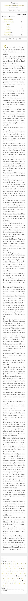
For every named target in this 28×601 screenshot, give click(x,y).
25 (6, 573)
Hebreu (8, 30)
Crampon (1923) (8, 19)
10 (13, 566)
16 (14, 569)
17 (19, 569)
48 (14, 583)
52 (7, 586)
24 (2, 573)
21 (12, 571)
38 (17, 578)
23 (21, 571)
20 (8, 571)
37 (12, 578)
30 (5, 576)
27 (15, 573)
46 (5, 583)
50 (24, 583)
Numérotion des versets (8, 17)
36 (8, 578)
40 (2, 581)
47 (10, 583)
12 (22, 566)
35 (3, 578)
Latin (7, 27)
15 (10, 569)
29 (24, 573)
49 (19, 583)
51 (3, 586)
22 (17, 571)
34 (23, 576)
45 (24, 581)
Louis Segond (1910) (8, 22)
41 (6, 581)
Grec (8, 24)
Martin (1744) (7, 35)
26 (11, 573)
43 (15, 581)
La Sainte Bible (8, 5)
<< (8, 561)
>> (14, 561)
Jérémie (15, 5)
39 (21, 578)
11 (17, 566)
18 (23, 569)
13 (1, 569)
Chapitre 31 (21, 5)
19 (3, 571)
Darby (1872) (8, 32)
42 (11, 581)
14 (6, 569)
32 (14, 576)
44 (20, 581)
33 (18, 576)
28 (20, 573)
